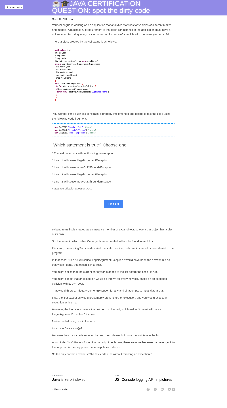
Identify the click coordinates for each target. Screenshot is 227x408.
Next (117, 375)
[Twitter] (155, 389)
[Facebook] (148, 389)
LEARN (113, 204)
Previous (58, 375)
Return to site (15, 7)
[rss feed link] (173, 389)
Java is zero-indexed (69, 379)
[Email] (169, 389)
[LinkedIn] (162, 389)
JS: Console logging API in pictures (143, 379)
